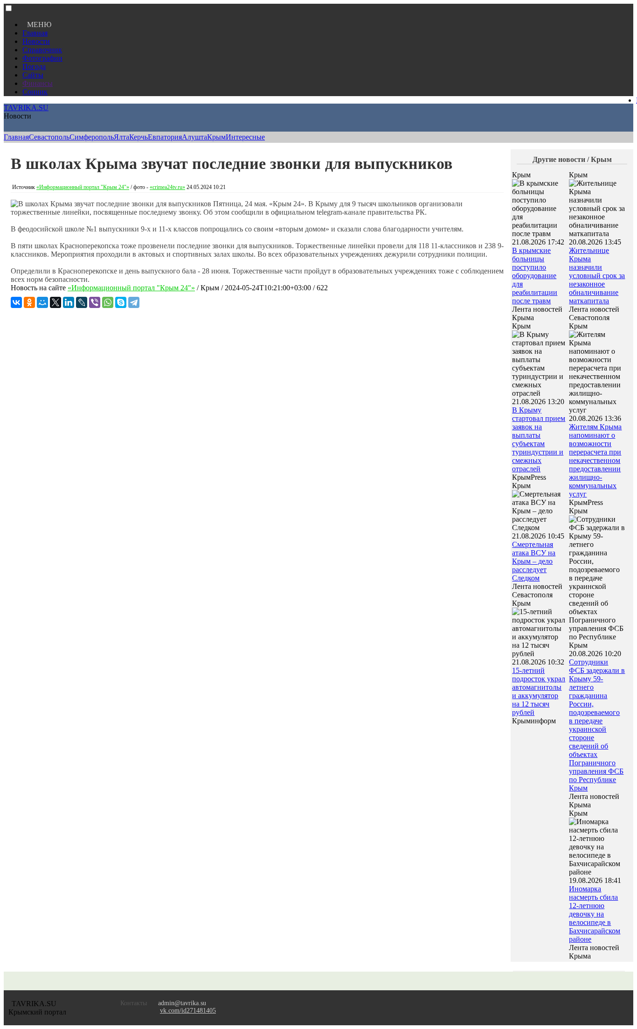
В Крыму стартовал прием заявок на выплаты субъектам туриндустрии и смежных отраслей (538, 439)
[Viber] (94, 302)
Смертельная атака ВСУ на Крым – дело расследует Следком (533, 561)
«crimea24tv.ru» (167, 187)
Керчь (138, 137)
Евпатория (165, 137)
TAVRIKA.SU (26, 108)
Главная (35, 33)
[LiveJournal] (81, 302)
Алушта (194, 137)
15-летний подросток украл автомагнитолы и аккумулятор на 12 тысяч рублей (538, 691)
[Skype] (120, 302)
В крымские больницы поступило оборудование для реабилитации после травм (534, 275)
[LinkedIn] (68, 302)
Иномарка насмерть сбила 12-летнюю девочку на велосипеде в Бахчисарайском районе (594, 914)
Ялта (121, 137)
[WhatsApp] (107, 302)
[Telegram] (133, 302)
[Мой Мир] (42, 302)
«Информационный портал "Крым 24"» (82, 187)
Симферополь (91, 137)
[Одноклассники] (29, 302)
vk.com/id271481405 (188, 1010)
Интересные (245, 137)
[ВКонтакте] (16, 302)
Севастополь (49, 137)
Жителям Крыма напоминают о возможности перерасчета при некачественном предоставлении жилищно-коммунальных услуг (595, 460)
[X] (55, 302)
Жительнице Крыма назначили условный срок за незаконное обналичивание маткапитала (597, 275)
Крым (216, 137)
